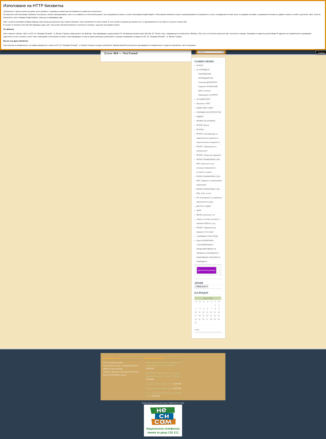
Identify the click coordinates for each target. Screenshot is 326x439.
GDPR (198, 210)
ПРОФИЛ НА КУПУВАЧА (205, 121)
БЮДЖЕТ (200, 117)
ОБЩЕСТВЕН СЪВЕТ (204, 108)
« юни (196, 330)
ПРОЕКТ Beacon (202, 125)
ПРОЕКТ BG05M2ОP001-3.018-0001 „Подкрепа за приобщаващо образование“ (209, 180)
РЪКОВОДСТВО (204, 74)
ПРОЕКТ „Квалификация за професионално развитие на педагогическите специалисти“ (208, 138)
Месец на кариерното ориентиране (159, 388)
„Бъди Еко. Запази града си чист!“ (159, 384)
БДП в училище (204, 91)
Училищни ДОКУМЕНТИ (207, 82)
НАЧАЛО (199, 65)
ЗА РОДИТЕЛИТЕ (203, 99)
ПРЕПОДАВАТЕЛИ (205, 78)
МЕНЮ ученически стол (205, 215)
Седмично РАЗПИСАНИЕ (208, 86)
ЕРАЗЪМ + (200, 130)
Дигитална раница (206, 270)
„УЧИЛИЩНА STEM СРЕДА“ (207, 236)
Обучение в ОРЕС (203, 104)
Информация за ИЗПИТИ (208, 95)
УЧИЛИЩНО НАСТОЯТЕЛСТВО (208, 112)
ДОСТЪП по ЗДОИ (203, 206)
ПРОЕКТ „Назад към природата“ (208, 155)
